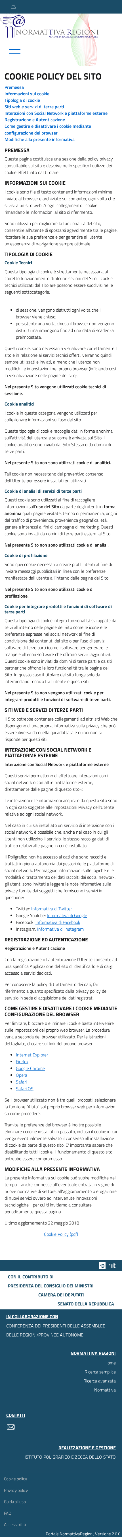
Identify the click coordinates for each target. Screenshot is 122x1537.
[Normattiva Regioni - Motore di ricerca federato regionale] (62, 26)
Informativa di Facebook (57, 922)
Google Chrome (30, 1068)
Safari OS (24, 1088)
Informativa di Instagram (60, 929)
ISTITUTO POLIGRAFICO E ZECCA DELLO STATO (70, 1457)
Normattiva (105, 1389)
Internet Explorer (32, 1054)
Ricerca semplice (100, 1371)
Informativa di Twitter (51, 908)
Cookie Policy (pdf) (61, 1234)
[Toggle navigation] (61, 50)
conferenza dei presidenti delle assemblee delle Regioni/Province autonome (55, 1330)
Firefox (22, 1061)
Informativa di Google (67, 915)
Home (110, 1362)
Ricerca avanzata (99, 1380)
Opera (21, 1075)
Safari (21, 1081)
